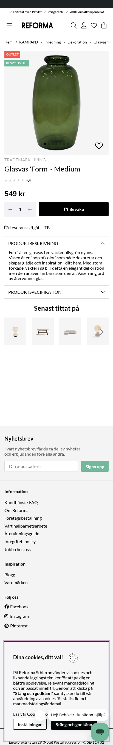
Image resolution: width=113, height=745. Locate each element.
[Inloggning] (84, 25)
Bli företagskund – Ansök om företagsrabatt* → (68, 4)
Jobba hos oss (17, 549)
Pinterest (19, 625)
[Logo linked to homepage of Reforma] (37, 25)
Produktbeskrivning (33, 243)
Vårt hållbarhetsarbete (25, 525)
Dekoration (77, 42)
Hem (8, 42)
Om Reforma (16, 510)
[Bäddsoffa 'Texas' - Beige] (70, 331)
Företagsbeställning (23, 517)
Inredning (52, 42)
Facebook (19, 606)
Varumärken (16, 582)
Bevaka (76, 209)
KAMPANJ (28, 42)
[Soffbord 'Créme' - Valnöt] (43, 331)
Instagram (19, 616)
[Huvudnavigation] (9, 25)
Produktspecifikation (34, 292)
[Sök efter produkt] (74, 25)
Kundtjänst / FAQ (21, 502)
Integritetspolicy (20, 541)
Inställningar (30, 724)
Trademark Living (25, 159)
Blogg (9, 574)
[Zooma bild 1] (56, 103)
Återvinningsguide (21, 533)
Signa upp (95, 466)
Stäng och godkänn (74, 724)
